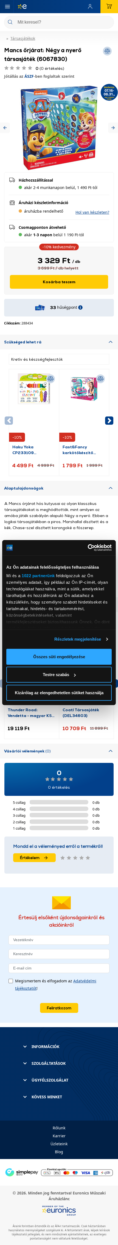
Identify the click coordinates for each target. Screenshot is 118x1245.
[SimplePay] (59, 1171)
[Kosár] (109, 6)
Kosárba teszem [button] (59, 281)
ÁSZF (29, 76)
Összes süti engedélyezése (59, 656)
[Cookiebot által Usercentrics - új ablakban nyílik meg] (88, 547)
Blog (59, 1151)
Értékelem (30, 857)
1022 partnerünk (38, 575)
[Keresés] (107, 23)
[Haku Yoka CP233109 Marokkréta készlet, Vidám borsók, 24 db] (34, 408)
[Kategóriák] (7, 6)
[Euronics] (20, 6)
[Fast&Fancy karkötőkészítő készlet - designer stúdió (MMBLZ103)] (84, 408)
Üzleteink (59, 1143)
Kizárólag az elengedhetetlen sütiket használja (59, 692)
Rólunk (59, 1127)
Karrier (59, 1135)
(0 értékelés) (50, 68)
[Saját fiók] (91, 6)
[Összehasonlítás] (50, 378)
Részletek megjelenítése (77, 639)
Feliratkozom (59, 1007)
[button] (5, 128)
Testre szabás (56, 674)
